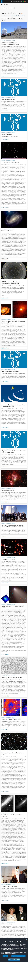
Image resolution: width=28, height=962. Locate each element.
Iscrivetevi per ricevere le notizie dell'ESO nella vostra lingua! (13, 15)
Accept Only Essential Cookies (18, 956)
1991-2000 (20, 18)
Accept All (5, 956)
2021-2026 (3, 18)
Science (15, 1)
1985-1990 (3, 20)
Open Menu (5, 4)
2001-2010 (14, 18)
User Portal (20, 1)
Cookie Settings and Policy (14, 959)
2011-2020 (9, 18)
